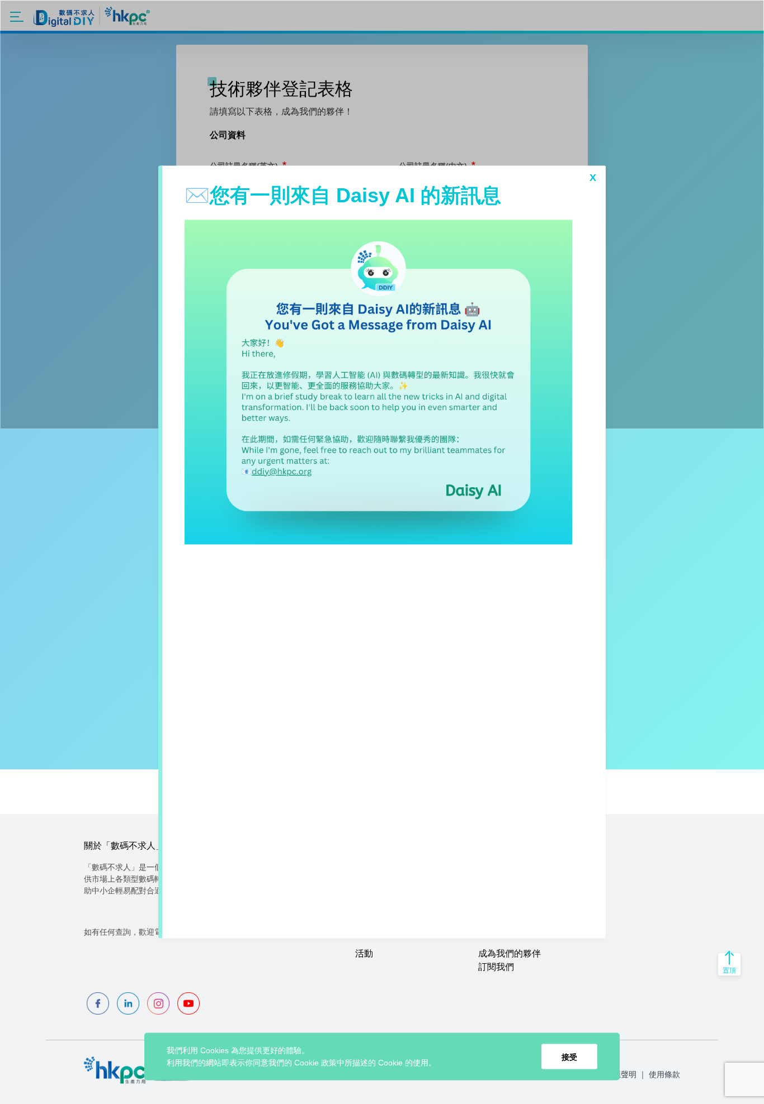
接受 (569, 1056)
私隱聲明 (620, 1074)
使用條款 (664, 1074)
